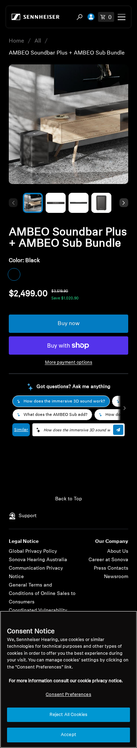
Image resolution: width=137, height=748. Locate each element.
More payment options (68, 362)
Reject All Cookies (68, 714)
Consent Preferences (68, 694)
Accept (68, 735)
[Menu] (121, 17)
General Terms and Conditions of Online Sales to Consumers (42, 594)
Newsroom (116, 576)
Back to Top (68, 499)
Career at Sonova (108, 560)
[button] (13, 202)
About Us (117, 551)
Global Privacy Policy (33, 551)
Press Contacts (111, 568)
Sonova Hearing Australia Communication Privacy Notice (38, 568)
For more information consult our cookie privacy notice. (66, 681)
